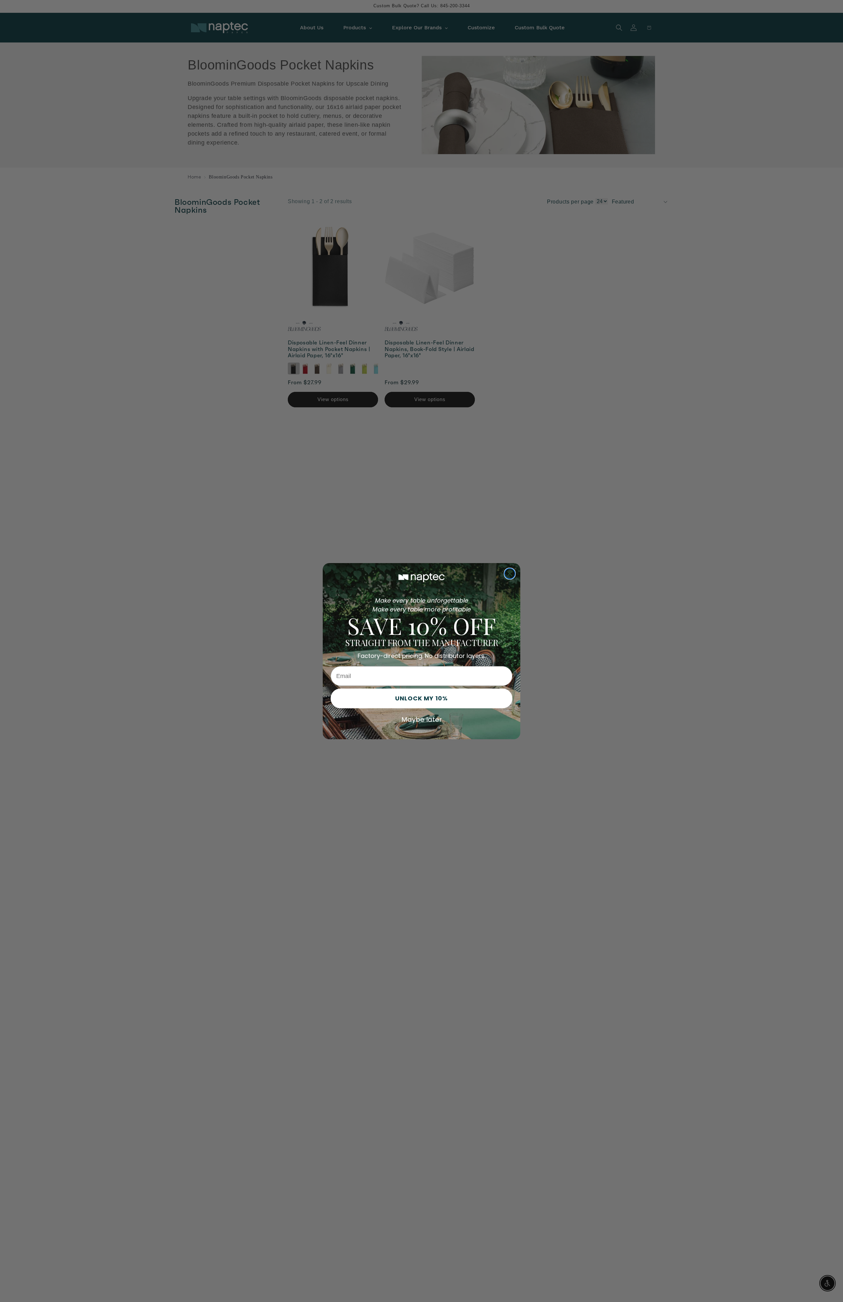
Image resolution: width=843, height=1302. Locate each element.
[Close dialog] (509, 573)
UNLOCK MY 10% (421, 698)
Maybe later (421, 719)
